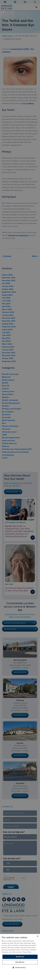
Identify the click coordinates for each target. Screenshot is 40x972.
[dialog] (20, 953)
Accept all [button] (20, 957)
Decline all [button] (19, 962)
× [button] (37, 936)
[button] (20, 967)
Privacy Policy (26, 952)
